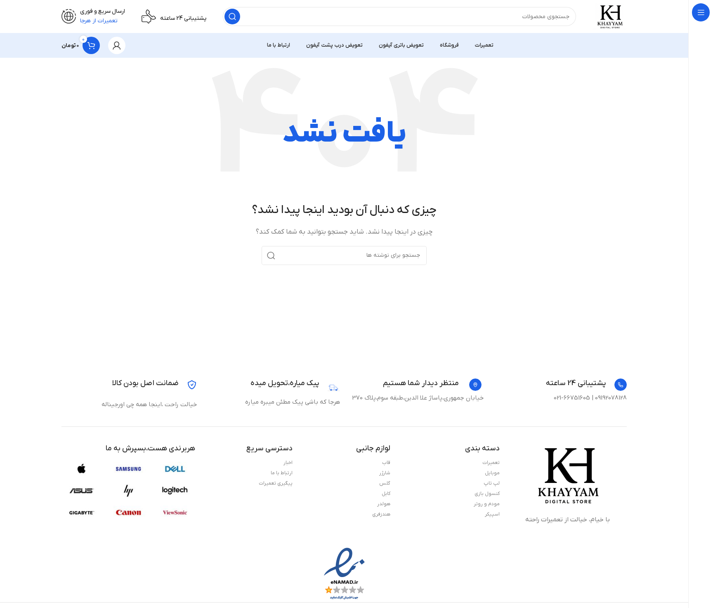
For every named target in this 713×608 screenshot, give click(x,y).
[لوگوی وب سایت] (610, 16)
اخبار (288, 462)
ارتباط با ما (282, 473)
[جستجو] (232, 16)
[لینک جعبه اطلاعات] (586, 385)
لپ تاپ (492, 483)
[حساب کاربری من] (117, 45)
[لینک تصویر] (567, 475)
